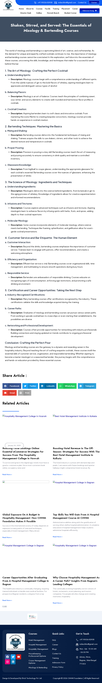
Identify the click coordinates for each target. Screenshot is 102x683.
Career (75, 8)
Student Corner (70, 13)
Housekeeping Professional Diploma (37, 654)
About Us (30, 8)
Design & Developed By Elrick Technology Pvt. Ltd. (22, 678)
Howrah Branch (53, 13)
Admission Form (58, 662)
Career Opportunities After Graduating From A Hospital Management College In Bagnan (25, 581)
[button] (11, 386)
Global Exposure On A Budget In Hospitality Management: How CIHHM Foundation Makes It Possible (24, 518)
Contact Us (56, 653)
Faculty (47, 8)
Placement (66, 8)
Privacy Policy (57, 667)
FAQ (54, 640)
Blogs (54, 649)
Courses (39, 8)
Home (21, 8)
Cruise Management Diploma (37, 661)
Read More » (7, 474)
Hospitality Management (38, 649)
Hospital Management (37, 644)
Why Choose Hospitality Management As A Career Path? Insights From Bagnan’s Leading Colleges (76, 581)
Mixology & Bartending (38, 667)
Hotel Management (36, 640)
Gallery (39, 13)
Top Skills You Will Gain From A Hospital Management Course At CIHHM (76, 516)
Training (56, 8)
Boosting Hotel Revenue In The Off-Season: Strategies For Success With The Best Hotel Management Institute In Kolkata (76, 453)
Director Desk (25, 13)
